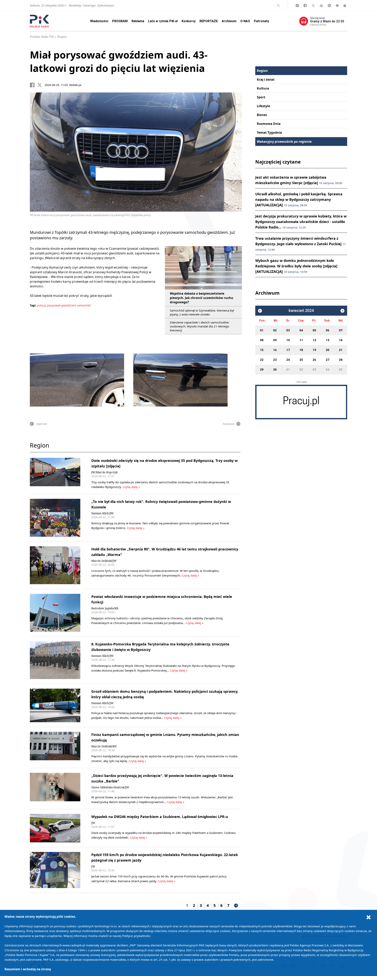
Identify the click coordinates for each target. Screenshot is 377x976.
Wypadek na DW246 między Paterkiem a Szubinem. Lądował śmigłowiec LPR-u (159, 816)
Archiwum (229, 21)
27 (327, 360)
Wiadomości (99, 21)
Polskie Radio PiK (42, 37)
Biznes (262, 115)
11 (301, 340)
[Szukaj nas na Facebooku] (305, 5)
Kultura (263, 88)
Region (62, 37)
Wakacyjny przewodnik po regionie (284, 141)
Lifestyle (263, 106)
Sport (261, 97)
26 (314, 360)
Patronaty (261, 21)
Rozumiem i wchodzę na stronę (28, 969)
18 (301, 350)
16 (275, 350)
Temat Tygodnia (269, 132)
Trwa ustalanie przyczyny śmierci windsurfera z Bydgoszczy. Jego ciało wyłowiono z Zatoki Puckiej (300, 243)
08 (262, 340)
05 (314, 330)
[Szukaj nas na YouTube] (321, 5)
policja (41, 305)
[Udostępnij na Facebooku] (33, 85)
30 (275, 369)
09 (275, 340)
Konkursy (189, 21)
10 (288, 340)
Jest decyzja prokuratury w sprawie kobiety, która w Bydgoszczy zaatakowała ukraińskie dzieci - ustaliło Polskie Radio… (301, 221)
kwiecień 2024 (301, 310)
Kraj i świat (266, 79)
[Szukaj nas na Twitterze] (313, 5)
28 (340, 360)
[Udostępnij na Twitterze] (41, 85)
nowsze (228, 424)
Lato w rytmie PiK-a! (163, 21)
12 (314, 340)
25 (301, 360)
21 (340, 350)
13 (327, 340)
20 (327, 350)
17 (288, 350)
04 (301, 330)
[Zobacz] (301, 402)
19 (314, 350)
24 (288, 360)
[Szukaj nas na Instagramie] (297, 5)
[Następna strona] (236, 905)
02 (275, 330)
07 (340, 330)
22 (262, 360)
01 (262, 330)
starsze (41, 424)
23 (275, 360)
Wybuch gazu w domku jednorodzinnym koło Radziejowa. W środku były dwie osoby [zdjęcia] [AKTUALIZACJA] (296, 266)
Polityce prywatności (136, 936)
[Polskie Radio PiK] (39, 21)
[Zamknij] (368, 917)
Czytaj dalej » (131, 487)
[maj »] (342, 311)
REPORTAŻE (208, 21)
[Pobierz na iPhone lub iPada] (344, 5)
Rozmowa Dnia (269, 124)
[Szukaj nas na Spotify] (329, 5)
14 (340, 340)
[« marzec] (260, 311)
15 (262, 350)
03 (288, 330)
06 (327, 330)
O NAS (245, 21)
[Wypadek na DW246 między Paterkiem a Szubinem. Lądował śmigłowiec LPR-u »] (55, 828)
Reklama (138, 21)
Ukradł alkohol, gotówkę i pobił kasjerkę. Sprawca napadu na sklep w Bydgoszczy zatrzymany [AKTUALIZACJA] (298, 199)
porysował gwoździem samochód (69, 305)
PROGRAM (120, 21)
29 (262, 369)
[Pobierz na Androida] (337, 5)
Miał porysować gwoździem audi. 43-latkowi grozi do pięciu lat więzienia (119, 61)
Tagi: (33, 305)
